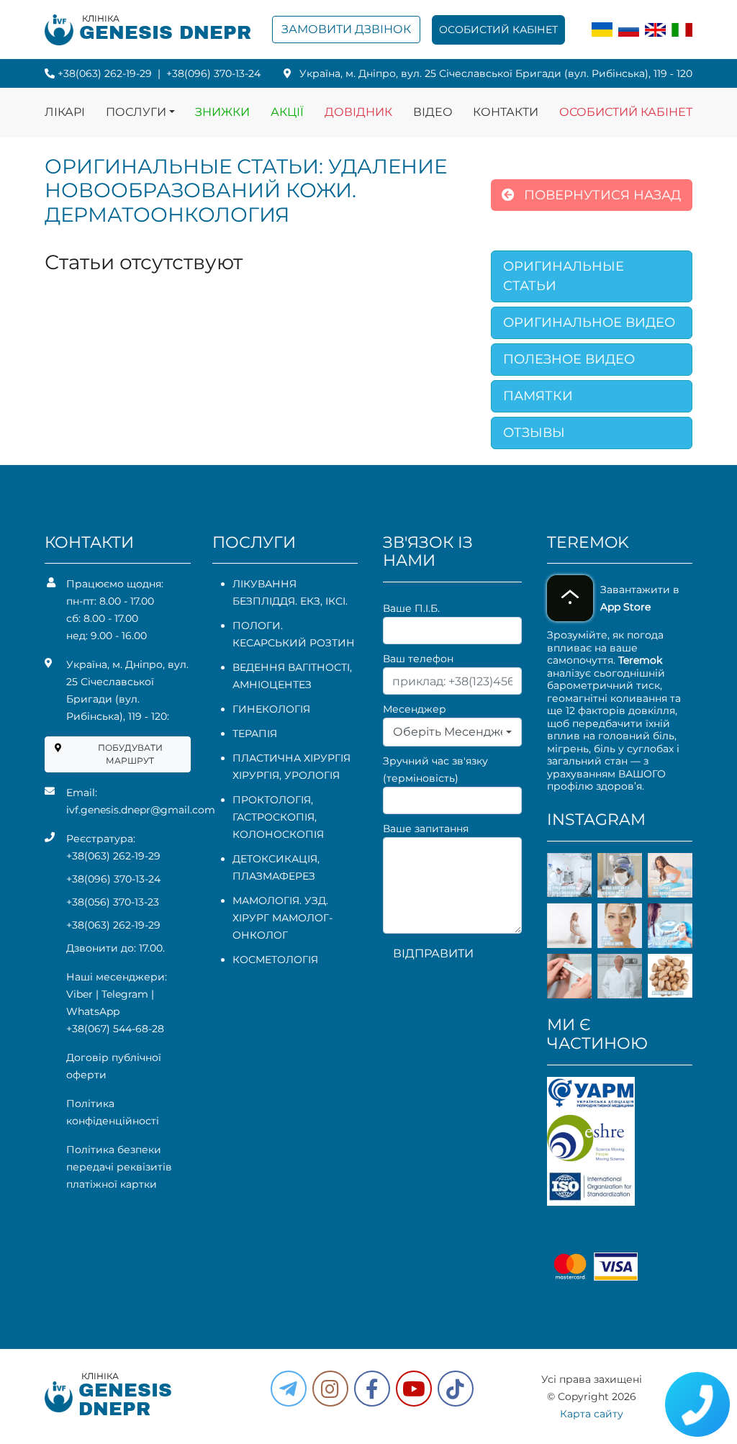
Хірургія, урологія (286, 775)
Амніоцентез (272, 684)
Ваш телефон (418, 658)
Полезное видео (569, 359)
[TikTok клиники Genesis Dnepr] (456, 1389)
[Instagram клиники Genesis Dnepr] (330, 1389)
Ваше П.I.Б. (411, 608)
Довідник (358, 112)
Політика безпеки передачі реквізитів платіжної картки (119, 1167)
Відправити (433, 953)
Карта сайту (591, 1413)
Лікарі (65, 112)
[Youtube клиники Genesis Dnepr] (414, 1389)
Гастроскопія (273, 817)
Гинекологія (271, 709)
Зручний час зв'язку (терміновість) (435, 769)
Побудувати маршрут (130, 754)
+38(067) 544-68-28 (115, 1028)
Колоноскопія (278, 834)
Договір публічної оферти (113, 1066)
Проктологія (271, 799)
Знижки (222, 112)
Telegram (124, 994)
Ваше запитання (426, 828)
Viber (79, 994)
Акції (287, 112)
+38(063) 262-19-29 (105, 73)
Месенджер (414, 709)
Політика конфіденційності (112, 1112)
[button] (372, 1389)
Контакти (505, 112)
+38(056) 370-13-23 (112, 901)
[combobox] (452, 732)
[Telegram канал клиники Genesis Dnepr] (289, 1389)
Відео (433, 112)
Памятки (538, 396)
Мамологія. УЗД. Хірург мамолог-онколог (282, 918)
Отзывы (534, 433)
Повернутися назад (600, 195)
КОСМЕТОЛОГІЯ (275, 959)
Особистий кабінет (498, 29)
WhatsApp (92, 1011)
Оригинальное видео (589, 322)
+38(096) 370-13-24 (213, 73)
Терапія (254, 733)
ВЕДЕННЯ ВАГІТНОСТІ (291, 667)
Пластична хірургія (291, 758)
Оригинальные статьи (563, 276)
